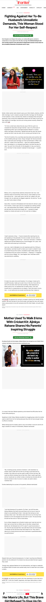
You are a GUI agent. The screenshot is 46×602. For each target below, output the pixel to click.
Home (17, 12)
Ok (27, 593)
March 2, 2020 (25, 333)
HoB (9, 122)
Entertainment (24, 7)
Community (10, 7)
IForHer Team (20, 31)
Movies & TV (32, 7)
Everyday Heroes (27, 12)
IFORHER (3, 7)
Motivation (21, 12)
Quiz (18, 7)
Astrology (39, 7)
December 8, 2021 (26, 31)
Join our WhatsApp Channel (21, 35)
